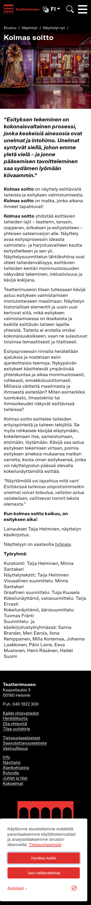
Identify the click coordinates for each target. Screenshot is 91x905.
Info (6, 757)
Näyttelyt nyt (54, 28)
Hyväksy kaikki (43, 858)
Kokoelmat (13, 784)
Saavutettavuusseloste (25, 743)
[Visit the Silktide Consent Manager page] (74, 888)
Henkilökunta (15, 718)
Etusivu (10, 28)
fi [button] (53, 9)
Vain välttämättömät (44, 872)
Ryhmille (11, 773)
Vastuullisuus (15, 748)
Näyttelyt (30, 28)
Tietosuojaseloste (45, 844)
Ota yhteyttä (15, 724)
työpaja (63, 544)
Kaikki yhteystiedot (21, 713)
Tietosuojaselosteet (21, 738)
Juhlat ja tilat (15, 778)
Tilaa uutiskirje (16, 729)
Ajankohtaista (16, 768)
